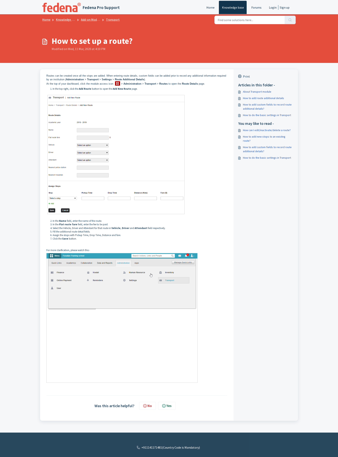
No (149, 405)
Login (273, 7)
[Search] (290, 20)
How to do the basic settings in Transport (267, 115)
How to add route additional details (263, 98)
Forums (256, 7)
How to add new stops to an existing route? (264, 138)
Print (246, 76)
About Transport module (257, 91)
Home (210, 7)
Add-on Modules (91, 19)
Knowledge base (233, 7)
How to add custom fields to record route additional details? (267, 106)
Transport (113, 19)
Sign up (284, 7)
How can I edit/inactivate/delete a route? (267, 130)
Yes (169, 405)
